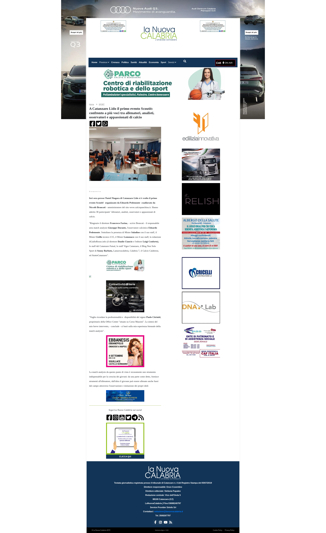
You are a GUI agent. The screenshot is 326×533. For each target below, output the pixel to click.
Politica (125, 62)
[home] (159, 32)
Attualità (143, 62)
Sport (163, 62)
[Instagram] (160, 523)
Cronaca (115, 62)
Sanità (134, 62)
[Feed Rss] (170, 523)
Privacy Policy (229, 530)
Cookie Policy (217, 530)
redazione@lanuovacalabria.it (168, 511)
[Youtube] (165, 523)
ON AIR (228, 63)
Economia (154, 62)
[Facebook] (155, 523)
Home (95, 62)
